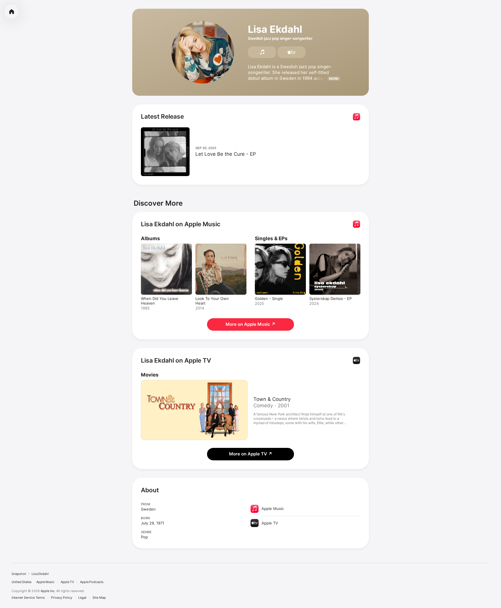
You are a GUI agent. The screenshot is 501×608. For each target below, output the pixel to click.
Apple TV (67, 582)
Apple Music (45, 582)
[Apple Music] (262, 52)
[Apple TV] (291, 52)
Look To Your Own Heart (217, 246)
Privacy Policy (61, 597)
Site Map (99, 597)
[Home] (12, 12)
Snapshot (19, 574)
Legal (82, 597)
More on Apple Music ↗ (250, 324)
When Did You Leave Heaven (159, 248)
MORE (334, 79)
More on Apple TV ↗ (250, 454)
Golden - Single (269, 246)
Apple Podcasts (92, 582)
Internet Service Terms (28, 597)
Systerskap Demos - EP (330, 246)
